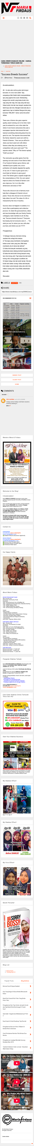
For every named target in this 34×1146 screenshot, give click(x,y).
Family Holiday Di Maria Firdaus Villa (16, 348)
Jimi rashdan (10, 399)
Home (2, 71)
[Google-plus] (24, 18)
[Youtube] (18, 18)
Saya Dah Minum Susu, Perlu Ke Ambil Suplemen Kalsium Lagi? (15, 314)
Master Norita (9, 971)
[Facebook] (27, 18)
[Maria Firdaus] (17, 13)
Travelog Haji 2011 (11, 972)
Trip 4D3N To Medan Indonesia (14, 332)
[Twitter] (21, 18)
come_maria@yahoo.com (9, 687)
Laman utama (5, 1136)
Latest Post (8, 71)
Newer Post (17, 375)
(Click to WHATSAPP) (15, 539)
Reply (7, 405)
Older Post (17, 379)
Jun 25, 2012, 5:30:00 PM (20, 399)
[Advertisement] (17, 40)
